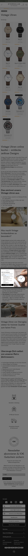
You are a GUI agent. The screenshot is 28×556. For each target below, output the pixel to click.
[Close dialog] (26, 270)
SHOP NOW (7, 284)
